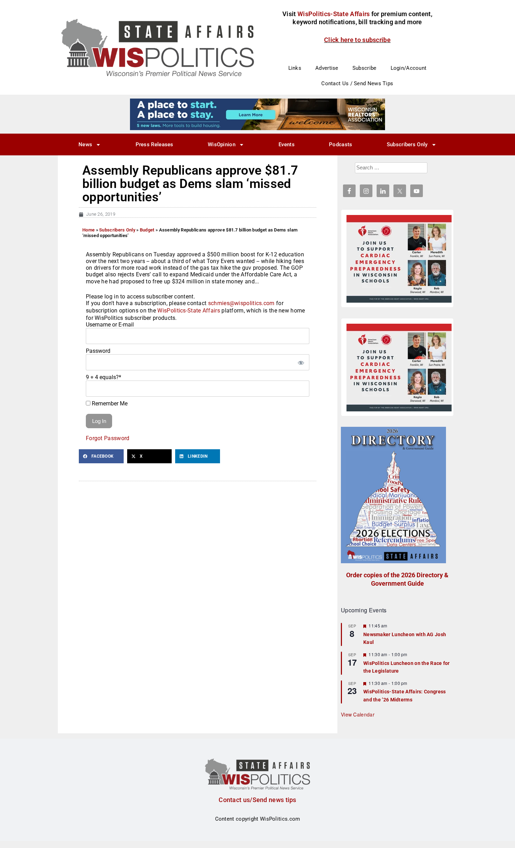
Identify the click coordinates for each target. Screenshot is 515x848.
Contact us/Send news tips (257, 799)
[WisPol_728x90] (257, 114)
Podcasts (340, 144)
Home (88, 230)
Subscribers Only (407, 144)
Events (287, 144)
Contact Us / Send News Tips (357, 83)
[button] (101, 456)
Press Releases (154, 144)
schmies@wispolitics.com (241, 303)
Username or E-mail (110, 324)
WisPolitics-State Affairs (188, 310)
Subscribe (364, 68)
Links (295, 68)
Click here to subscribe (357, 39)
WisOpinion (221, 144)
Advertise (326, 68)
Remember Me (109, 403)
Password (98, 351)
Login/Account (409, 68)
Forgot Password (108, 438)
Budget (147, 230)
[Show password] (300, 362)
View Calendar (358, 714)
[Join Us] (399, 259)
